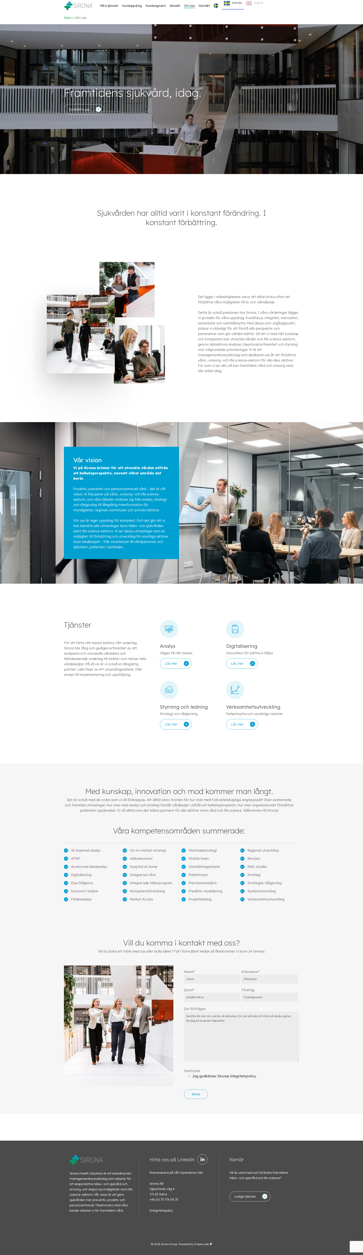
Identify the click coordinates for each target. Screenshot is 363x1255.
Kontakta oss (79, 109)
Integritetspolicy (161, 1210)
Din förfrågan (195, 1009)
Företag (247, 990)
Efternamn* (250, 972)
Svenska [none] (237, 3)
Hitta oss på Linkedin (172, 1159)
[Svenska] (217, 5)
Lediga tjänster (245, 1196)
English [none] (258, 3)
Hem (67, 18)
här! (200, 1173)
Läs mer (171, 663)
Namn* (189, 972)
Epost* (189, 990)
